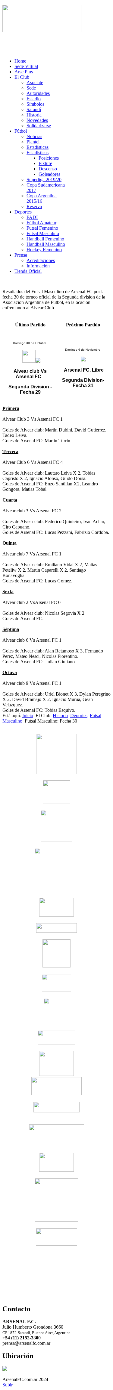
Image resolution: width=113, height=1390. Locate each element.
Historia (34, 114)
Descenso (48, 168)
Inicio (27, 715)
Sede (31, 87)
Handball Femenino (45, 238)
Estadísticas (38, 147)
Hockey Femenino (44, 249)
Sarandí (34, 109)
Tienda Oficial (28, 271)
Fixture (45, 163)
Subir (7, 1384)
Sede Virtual (26, 66)
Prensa (20, 255)
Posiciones (49, 157)
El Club (21, 77)
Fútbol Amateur (41, 222)
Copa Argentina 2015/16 (42, 198)
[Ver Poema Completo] (41, 30)
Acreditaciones (41, 260)
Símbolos (35, 104)
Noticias (34, 136)
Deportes (23, 211)
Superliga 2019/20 (44, 179)
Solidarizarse (39, 125)
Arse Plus (23, 71)
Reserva (34, 206)
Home (20, 60)
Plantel (33, 141)
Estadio (34, 98)
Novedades (37, 120)
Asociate (35, 82)
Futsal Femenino (42, 228)
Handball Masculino (46, 244)
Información (38, 265)
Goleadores (49, 174)
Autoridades (38, 93)
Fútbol (20, 131)
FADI (32, 217)
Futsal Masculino (43, 233)
